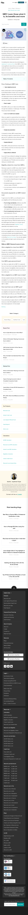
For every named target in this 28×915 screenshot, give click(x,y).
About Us (6, 626)
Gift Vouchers (7, 647)
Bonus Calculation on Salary (10, 829)
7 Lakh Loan (14, 773)
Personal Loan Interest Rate (9, 463)
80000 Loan (7, 773)
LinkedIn (20, 494)
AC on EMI (6, 840)
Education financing (8, 615)
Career (5, 629)
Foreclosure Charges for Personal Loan (13, 815)
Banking (17, 8)
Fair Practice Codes (8, 676)
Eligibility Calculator (8, 454)
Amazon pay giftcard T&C (10, 680)
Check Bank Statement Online (11, 827)
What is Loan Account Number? (11, 820)
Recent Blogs (7, 319)
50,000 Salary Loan (8, 745)
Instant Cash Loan (7, 415)
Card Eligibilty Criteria (9, 756)
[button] (5, 43)
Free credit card (7, 752)
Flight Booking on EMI (9, 835)
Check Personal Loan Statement (11, 818)
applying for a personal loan (8, 64)
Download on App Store (14, 655)
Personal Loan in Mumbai (10, 788)
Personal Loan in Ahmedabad (11, 802)
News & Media (7, 645)
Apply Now (20, 904)
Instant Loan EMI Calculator (9, 449)
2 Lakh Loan (7, 780)
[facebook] (5, 666)
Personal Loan (6, 410)
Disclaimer (6, 693)
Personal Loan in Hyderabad (10, 795)
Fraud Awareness (8, 685)
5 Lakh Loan (14, 768)
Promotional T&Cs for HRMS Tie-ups (12, 683)
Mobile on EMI (7, 838)
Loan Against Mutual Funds (10, 601)
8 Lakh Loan (14, 775)
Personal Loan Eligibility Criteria (11, 730)
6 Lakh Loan (14, 771)
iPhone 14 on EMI (8, 849)
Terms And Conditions (9, 678)
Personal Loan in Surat (9, 805)
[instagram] (8, 666)
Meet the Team (7, 633)
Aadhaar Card (16, 319)
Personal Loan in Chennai (10, 798)
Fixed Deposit (6, 424)
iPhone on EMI (7, 842)
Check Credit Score (8, 458)
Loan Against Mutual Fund (9, 419)
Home (9, 8)
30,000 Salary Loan (8, 741)
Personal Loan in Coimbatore (11, 807)
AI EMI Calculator (7, 440)
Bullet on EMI (7, 845)
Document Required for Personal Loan (13, 732)
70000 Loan (7, 771)
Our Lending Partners (9, 701)
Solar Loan (5, 429)
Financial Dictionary (8, 643)
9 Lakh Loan (14, 778)
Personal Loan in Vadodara (10, 809)
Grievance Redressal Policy (10, 698)
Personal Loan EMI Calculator (10, 444)
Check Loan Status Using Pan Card (12, 822)
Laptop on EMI (7, 847)
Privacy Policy (7, 691)
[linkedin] (11, 666)
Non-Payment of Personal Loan (11, 825)
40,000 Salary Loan (8, 743)
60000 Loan (7, 768)
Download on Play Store (14, 659)
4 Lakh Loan (14, 766)
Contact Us (6, 631)
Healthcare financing (9, 617)
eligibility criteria (19, 224)
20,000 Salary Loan (8, 738)
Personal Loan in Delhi (9, 791)
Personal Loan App (11, 237)
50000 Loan (7, 766)
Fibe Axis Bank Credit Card (10, 603)
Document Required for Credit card (12, 759)
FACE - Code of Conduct (10, 703)
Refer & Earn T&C (8, 688)
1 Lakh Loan (6, 778)
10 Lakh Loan (14, 780)
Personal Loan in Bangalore (10, 793)
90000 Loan (7, 775)
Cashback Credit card (9, 754)
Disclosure (6, 695)
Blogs (13, 8)
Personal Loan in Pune (9, 800)
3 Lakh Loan (7, 782)
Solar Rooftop (7, 619)
